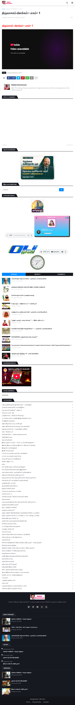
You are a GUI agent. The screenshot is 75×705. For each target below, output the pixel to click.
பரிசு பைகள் (37, 583)
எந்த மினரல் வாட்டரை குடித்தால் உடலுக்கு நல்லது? (37, 480)
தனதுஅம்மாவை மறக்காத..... (37, 553)
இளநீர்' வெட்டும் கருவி (37, 451)
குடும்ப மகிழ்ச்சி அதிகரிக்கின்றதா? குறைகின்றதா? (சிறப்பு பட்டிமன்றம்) (37, 513)
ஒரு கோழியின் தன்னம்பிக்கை (37, 486)
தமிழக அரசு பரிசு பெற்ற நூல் (37, 564)
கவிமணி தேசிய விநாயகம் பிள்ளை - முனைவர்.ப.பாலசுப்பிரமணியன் (28, 279)
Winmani (42, 699)
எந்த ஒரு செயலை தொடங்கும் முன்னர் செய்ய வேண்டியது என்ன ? (37, 478)
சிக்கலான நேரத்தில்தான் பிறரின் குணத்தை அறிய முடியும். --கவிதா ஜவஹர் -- (37, 542)
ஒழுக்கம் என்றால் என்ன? (37, 488)
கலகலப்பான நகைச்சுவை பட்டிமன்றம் (37, 491)
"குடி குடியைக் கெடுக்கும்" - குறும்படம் (37, 410)
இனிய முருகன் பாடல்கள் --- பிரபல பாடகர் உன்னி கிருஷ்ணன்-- (37, 442)
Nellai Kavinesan (19, 85)
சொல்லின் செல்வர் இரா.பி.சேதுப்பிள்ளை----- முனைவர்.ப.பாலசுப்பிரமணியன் (31, 329)
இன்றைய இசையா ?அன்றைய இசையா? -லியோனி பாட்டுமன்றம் (37, 445)
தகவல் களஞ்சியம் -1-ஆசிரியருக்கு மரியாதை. (37, 551)
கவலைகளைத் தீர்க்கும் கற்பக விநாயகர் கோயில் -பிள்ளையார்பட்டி (37, 502)
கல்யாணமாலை (37, 499)
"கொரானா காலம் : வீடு (37, 413)
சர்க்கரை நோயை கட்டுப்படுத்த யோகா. (37, 537)
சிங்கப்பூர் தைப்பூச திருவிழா (37, 545)
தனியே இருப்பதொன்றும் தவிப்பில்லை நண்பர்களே (37, 556)
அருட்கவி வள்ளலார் (37, 440)
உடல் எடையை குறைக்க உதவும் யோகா (37, 456)
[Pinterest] (23, 77)
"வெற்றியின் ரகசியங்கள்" (37, 421)
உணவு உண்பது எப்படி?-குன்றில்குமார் (37, 459)
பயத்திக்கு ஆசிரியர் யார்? (37, 580)
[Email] (32, 77)
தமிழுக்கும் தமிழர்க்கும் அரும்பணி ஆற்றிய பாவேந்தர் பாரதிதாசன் (28, 287)
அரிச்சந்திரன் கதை (37, 437)
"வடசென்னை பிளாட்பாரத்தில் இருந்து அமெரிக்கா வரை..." (37, 418)
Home (28, 702)
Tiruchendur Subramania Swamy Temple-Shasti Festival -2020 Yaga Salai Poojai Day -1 (41, 345)
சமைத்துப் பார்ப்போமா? (37, 529)
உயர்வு (37, 464)
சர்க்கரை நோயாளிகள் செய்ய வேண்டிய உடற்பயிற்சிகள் (37, 534)
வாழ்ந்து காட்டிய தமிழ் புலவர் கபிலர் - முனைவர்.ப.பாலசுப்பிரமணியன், (29, 312)
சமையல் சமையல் (37, 532)
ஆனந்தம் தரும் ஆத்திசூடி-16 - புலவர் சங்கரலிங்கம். (25, 354)
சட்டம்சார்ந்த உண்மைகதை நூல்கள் (37, 526)
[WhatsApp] (27, 77)
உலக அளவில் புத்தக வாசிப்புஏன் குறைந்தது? (37, 467)
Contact (46, 702)
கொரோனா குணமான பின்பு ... (37, 524)
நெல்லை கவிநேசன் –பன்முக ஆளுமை (21, 619)
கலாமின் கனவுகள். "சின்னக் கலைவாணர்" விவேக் (37, 497)
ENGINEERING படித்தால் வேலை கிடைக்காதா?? (24, 337)
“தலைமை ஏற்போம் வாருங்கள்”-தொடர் (37, 588)
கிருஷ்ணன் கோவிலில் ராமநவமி (37, 505)
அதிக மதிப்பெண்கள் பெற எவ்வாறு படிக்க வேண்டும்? (37, 426)
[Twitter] (18, 77)
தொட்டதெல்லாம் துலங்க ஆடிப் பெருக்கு (37, 570)
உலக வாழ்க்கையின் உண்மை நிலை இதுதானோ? (37, 470)
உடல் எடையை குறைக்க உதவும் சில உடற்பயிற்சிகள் (37, 453)
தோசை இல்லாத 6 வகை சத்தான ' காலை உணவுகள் (37, 572)
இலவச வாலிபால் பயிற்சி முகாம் (11, 664)
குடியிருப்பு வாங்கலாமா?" (37, 510)
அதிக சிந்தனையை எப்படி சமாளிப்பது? (37, 424)
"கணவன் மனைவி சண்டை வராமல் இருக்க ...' (37, 407)
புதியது (5, 145)
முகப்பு (3, 9)
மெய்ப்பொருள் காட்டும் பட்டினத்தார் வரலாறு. (22, 295)
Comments (61, 274)
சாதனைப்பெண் (37, 540)
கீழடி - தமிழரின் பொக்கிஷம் (37, 507)
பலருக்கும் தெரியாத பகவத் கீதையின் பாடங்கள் (37, 586)
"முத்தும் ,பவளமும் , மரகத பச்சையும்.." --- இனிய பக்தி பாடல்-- (28, 320)
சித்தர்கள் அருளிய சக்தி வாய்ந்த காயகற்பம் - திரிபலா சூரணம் (37, 548)
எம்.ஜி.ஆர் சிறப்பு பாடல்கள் (37, 483)
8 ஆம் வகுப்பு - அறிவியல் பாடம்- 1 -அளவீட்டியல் (24, 304)
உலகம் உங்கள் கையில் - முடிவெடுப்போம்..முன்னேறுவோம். (37, 472)
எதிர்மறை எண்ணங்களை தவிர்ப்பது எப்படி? (37, 475)
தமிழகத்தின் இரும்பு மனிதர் (37, 567)
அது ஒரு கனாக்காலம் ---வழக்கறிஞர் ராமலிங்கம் (37, 429)
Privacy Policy (36, 702)
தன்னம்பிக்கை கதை (37, 559)
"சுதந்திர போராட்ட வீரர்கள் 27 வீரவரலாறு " (37, 415)
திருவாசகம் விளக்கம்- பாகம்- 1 (15, 9)
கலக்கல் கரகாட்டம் (37, 494)
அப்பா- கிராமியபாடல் (37, 432)
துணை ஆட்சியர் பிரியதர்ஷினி (11, 657)
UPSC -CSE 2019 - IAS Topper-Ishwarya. (24, 627)
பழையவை (69, 145)
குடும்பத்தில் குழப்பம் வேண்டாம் (37, 518)
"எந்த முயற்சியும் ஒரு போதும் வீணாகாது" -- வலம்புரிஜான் (37, 405)
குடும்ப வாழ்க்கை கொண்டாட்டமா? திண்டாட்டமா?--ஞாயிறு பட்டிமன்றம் (37, 515)
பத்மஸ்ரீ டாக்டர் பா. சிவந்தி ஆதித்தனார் (37, 575)
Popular (14, 274)
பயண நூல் (37, 578)
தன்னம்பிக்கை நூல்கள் (37, 561)
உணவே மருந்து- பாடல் (37, 461)
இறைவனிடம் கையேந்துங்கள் (37, 448)
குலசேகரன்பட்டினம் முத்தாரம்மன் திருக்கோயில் (37, 521)
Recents (37, 274)
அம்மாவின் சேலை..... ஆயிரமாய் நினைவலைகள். (37, 434)
